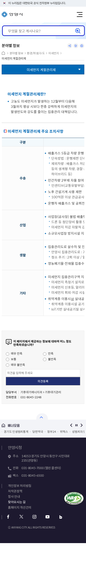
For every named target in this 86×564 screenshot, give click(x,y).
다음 (81, 425)
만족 (50, 353)
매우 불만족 (17, 365)
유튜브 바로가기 (47, 517)
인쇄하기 (81, 45)
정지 (76, 425)
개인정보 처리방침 (19, 485)
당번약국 (31, 431)
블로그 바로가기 (60, 517)
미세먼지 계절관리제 (14, 58)
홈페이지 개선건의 (19, 507)
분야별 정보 (16, 53)
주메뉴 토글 (79, 14)
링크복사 (75, 45)
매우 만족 (16, 353)
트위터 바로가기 (21, 517)
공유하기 (69, 45)
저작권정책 (15, 491)
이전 (71, 425)
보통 (13, 359)
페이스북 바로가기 (8, 517)
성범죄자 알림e (75, 431)
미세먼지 (53, 53)
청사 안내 (14, 496)
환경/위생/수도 (36, 53)
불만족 (51, 359)
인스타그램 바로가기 (34, 517)
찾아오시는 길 (16, 502)
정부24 (45, 431)
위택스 (58, 431)
